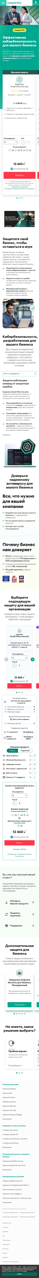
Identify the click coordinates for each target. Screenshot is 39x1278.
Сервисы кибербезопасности (13, 1181)
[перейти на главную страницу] (14, 3)
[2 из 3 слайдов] (19, 198)
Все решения (7, 1119)
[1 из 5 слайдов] (14, 1013)
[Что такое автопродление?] (27, 169)
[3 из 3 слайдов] (22, 198)
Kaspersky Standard (9, 1089)
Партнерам (5, 1231)
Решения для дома (10, 1084)
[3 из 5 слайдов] (19, 1013)
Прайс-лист (5, 1257)
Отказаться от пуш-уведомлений (11, 1261)
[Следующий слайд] (32, 659)
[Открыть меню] (3, 3)
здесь (25, 1271)
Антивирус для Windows (11, 1143)
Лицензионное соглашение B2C (10, 1216)
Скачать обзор (19, 849)
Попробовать (14, 1065)
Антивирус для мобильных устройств (15, 1139)
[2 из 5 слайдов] (17, 1013)
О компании (5, 1227)
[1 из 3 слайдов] (17, 198)
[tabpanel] (19, 423)
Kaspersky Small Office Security (13, 1161)
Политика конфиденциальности (10, 1212)
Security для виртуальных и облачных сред (17, 1198)
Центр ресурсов (7, 1240)
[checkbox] (18, 169)
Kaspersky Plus (7, 1093)
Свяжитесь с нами (7, 1223)
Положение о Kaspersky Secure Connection (19, 189)
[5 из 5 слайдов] (24, 1013)
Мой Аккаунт (36, 4)
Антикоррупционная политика (27, 1212)
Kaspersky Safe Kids (9, 1106)
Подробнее (7, 435)
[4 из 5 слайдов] (22, 1013)
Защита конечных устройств (12, 1189)
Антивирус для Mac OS (10, 1134)
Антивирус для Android (10, 1130)
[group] (19, 131)
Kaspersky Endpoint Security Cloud (14, 1165)
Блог (4, 1235)
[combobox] (11, 142)
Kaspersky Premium (9, 1097)
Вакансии (5, 1253)
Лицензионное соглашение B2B (27, 1216)
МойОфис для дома (9, 1102)
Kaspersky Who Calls (9, 1110)
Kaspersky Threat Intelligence (12, 1194)
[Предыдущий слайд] (6, 659)
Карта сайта (5, 1248)
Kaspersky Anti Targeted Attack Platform (16, 1185)
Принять (19, 1274)
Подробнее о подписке (20, 187)
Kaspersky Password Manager (12, 1114)
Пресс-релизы (6, 1244)
